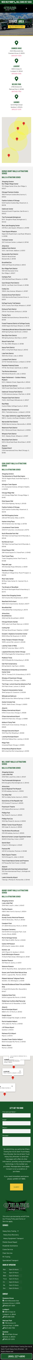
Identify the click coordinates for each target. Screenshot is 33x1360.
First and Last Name (9, 1112)
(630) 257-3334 (26, 2)
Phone (4, 1127)
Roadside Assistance (10, 1246)
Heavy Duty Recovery (11, 1235)
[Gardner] (16, 97)
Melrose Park (16, 84)
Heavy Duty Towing (9, 1231)
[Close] (20, 1071)
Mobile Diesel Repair (10, 1242)
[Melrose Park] (16, 79)
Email (4, 1119)
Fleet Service (7, 1253)
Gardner (16, 102)
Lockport (16, 66)
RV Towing (6, 1257)
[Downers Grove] (16, 43)
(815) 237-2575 (26, 4)
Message (5, 1135)
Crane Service (8, 1249)
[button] (18, 128)
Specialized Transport (10, 1260)
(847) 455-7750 (16, 91)
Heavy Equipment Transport (13, 1238)
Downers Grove (16, 48)
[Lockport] (16, 61)
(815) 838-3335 (16, 73)
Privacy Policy (10, 1219)
